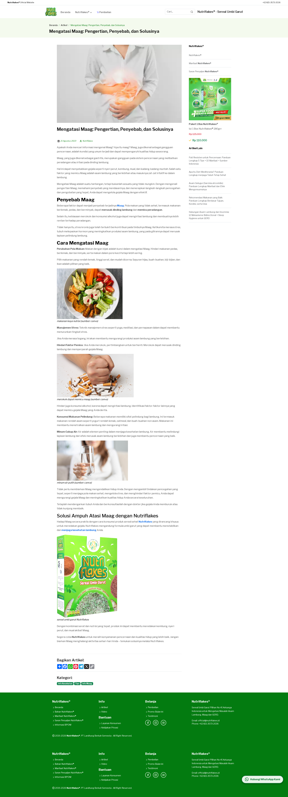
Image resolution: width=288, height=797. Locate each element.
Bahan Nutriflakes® (64, 711)
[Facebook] (148, 722)
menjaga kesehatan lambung (79, 530)
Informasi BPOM (63, 724)
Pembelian (153, 707)
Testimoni (153, 716)
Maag (120, 205)
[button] (83, 13)
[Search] (192, 11)
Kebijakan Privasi (109, 727)
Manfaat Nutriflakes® (65, 716)
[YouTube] (163, 722)
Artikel (64, 25)
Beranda (53, 25)
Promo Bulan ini (155, 711)
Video (104, 711)
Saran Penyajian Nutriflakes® (69, 720)
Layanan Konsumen (111, 723)
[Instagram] (155, 722)
